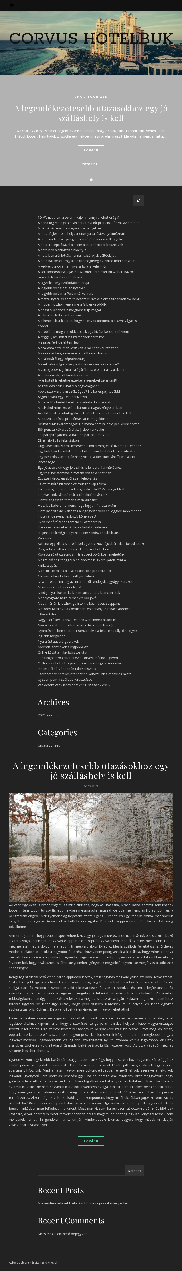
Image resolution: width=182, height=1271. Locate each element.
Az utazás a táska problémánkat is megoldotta (73, 418)
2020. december (50, 715)
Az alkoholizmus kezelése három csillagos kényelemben (80, 407)
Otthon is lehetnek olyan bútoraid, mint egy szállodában (80, 663)
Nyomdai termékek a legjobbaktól (63, 647)
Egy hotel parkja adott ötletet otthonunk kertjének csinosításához (88, 451)
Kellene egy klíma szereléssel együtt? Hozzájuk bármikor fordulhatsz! (91, 543)
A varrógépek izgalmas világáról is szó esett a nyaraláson (81, 369)
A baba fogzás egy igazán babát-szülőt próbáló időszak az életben (88, 222)
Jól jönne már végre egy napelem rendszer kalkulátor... (79, 532)
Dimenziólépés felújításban (58, 440)
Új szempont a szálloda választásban (66, 679)
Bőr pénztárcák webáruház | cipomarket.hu (71, 429)
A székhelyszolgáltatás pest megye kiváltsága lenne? (78, 364)
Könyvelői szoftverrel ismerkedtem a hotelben (73, 549)
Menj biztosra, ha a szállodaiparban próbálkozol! (74, 570)
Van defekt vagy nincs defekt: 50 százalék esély (74, 685)
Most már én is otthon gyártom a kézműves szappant (79, 603)
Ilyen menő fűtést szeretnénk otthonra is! (69, 522)
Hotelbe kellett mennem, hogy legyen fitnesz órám (77, 505)
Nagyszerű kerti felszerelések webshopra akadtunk (77, 619)
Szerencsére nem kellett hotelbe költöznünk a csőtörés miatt (84, 674)
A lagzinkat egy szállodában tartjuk (64, 282)
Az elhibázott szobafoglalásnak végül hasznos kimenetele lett (84, 413)
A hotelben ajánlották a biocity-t (62, 250)
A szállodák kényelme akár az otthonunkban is (72, 353)
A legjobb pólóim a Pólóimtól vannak (65, 293)
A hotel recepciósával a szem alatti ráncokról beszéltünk (80, 244)
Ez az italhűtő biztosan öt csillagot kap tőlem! (72, 484)
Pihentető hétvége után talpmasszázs (67, 668)
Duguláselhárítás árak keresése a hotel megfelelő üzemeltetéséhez (89, 445)
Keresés (134, 1170)
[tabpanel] (91, 130)
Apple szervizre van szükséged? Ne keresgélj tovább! (79, 391)
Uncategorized (91, 97)
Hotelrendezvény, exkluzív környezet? (67, 516)
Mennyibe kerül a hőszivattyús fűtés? (66, 576)
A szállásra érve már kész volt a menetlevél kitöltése (78, 348)
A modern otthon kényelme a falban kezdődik (72, 304)
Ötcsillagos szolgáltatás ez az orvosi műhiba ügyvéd (78, 658)
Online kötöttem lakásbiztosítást (62, 652)
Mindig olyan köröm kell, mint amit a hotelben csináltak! (79, 592)
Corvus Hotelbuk (91, 39)
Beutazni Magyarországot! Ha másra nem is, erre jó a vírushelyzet (88, 424)
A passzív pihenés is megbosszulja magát (69, 310)
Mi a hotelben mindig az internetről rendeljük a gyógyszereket (85, 581)
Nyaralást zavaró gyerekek (58, 641)
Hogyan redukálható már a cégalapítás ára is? (72, 494)
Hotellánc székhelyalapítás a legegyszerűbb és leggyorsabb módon (89, 511)
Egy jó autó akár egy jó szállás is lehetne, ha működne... (80, 467)
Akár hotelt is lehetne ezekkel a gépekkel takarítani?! (77, 380)
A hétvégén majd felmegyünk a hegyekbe (69, 228)
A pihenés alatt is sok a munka (60, 315)
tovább (91, 150)
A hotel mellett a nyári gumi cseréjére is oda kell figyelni (80, 239)
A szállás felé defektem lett (58, 342)
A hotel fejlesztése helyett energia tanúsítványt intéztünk (81, 233)
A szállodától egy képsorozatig (61, 358)
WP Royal (50, 1263)
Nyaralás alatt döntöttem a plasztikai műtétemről (75, 625)
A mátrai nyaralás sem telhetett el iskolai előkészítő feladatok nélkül (89, 299)
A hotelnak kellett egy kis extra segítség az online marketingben (86, 260)
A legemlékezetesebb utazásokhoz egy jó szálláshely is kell (91, 113)
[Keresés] (138, 200)
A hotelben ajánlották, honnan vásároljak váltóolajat (77, 255)
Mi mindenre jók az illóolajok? (60, 587)
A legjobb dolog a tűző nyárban (61, 288)
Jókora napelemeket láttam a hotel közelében (72, 527)
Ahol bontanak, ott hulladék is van (63, 375)
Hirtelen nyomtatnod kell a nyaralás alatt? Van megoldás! (81, 489)
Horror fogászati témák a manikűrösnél (68, 500)
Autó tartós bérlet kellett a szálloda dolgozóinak (74, 402)
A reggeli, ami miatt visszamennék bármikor (71, 337)
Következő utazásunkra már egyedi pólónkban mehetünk (81, 554)
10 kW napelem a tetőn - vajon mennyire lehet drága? (79, 217)
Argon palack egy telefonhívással (62, 396)
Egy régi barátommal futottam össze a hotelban (74, 473)
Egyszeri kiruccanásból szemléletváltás (67, 478)
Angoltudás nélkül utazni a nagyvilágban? (68, 386)
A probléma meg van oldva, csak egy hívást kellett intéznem (83, 331)
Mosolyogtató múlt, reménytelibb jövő (67, 598)
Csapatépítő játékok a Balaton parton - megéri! (73, 434)
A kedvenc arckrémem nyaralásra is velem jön (72, 266)
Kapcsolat (45, 538)
